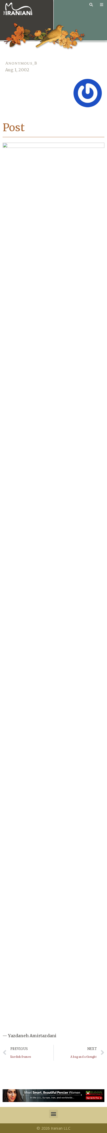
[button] (53, 1114)
